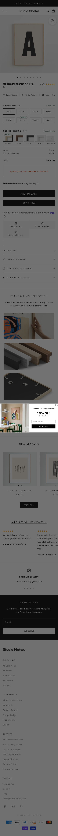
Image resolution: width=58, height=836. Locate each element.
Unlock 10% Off (43, 426)
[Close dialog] (56, 405)
